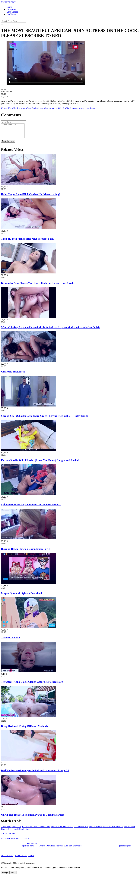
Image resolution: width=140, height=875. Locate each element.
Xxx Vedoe (27, 826)
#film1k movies (71, 108)
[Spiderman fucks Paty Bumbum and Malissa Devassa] (28, 494)
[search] (2, 24)
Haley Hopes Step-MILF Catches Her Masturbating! (30, 194)
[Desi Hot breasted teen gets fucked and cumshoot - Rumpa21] (28, 760)
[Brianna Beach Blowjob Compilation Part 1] (28, 538)
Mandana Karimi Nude (113, 826)
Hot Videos (11, 14)
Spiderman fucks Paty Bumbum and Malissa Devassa (31, 504)
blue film (15, 838)
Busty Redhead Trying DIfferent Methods (24, 726)
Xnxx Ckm (16, 826)
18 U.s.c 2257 (7, 855)
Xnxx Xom (6, 826)
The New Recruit (10, 637)
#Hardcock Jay (18, 108)
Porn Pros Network (54, 846)
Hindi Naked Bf (96, 826)
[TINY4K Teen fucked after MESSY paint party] (28, 228)
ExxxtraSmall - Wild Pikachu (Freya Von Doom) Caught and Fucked (40, 460)
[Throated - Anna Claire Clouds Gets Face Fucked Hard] (28, 671)
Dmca (31, 855)
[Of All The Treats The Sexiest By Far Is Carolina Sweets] (28, 804)
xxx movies (32, 843)
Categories (11, 9)
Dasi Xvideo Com (9, 829)
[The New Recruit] (28, 627)
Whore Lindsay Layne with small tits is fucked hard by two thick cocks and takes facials (50, 327)
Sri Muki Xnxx (23, 829)
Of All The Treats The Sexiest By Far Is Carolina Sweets (32, 814)
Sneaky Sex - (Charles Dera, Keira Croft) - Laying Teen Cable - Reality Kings (44, 415)
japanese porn (28, 846)
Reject (13, 872)
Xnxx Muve (37, 826)
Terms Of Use (21, 855)
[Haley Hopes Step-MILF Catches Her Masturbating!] (28, 184)
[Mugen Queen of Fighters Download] (28, 583)
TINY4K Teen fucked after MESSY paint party (27, 238)
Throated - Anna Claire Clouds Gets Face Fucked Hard (32, 681)
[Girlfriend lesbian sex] (28, 361)
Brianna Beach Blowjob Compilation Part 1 (25, 548)
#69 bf (61, 108)
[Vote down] (5, 89)
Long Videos (12, 12)
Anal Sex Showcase (72, 846)
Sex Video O (129, 826)
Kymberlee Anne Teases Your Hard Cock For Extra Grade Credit (37, 283)
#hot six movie (50, 108)
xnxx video (25, 838)
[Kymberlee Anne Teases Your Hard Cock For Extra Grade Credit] (28, 273)
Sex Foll (46, 826)
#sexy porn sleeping (88, 108)
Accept (5, 872)
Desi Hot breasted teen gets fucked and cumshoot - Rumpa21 (35, 770)
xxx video (5, 838)
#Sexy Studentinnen (34, 108)
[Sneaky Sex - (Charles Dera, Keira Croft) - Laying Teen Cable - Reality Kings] (28, 406)
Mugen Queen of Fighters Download (21, 593)
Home (9, 7)
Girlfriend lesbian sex (13, 371)
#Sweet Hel (6, 108)
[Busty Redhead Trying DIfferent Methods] (28, 716)
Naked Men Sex (81, 826)
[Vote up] (2, 89)
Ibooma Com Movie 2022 (62, 826)
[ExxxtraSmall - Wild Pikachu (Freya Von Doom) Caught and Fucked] (28, 450)
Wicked (42, 846)
